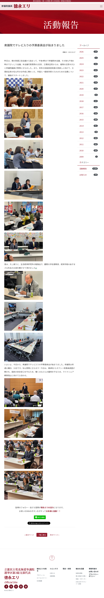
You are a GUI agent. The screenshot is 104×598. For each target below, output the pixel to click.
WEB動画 (39, 581)
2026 (88, 51)
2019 (88, 95)
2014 (88, 125)
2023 (88, 70)
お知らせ (88, 174)
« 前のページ (29, 535)
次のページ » (54, 535)
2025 (88, 57)
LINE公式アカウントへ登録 (81, 583)
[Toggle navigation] (100, 6)
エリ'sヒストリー (42, 578)
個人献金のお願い (81, 576)
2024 (88, 64)
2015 (88, 119)
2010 (88, 150)
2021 (88, 82)
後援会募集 (79, 573)
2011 (88, 144)
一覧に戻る (42, 535)
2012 (88, 138)
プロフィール (41, 575)
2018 (88, 101)
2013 (88, 132)
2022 (88, 76)
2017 (88, 107)
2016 (88, 113)
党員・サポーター (81, 579)
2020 (88, 88)
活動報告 (88, 168)
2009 (88, 156)
